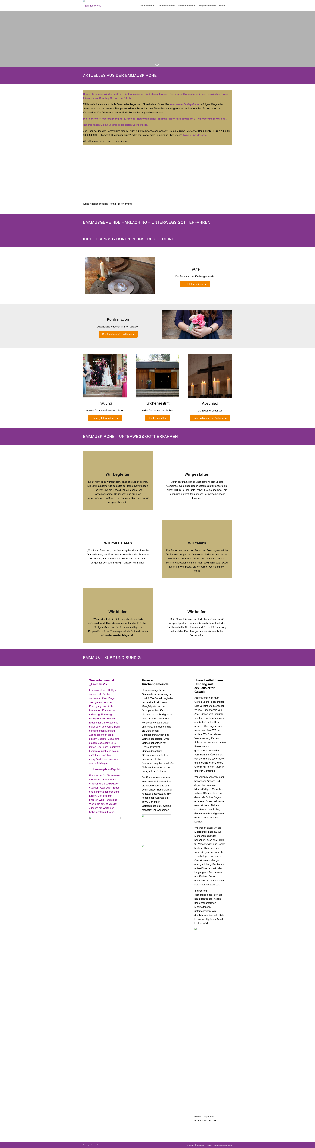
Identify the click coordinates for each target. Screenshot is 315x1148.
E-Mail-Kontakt (93, 57)
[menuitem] (147, 5)
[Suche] (229, 5)
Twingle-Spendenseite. (195, 135)
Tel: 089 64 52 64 (95, 53)
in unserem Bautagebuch (184, 104)
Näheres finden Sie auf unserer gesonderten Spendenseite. (115, 124)
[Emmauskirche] (92, 5)
